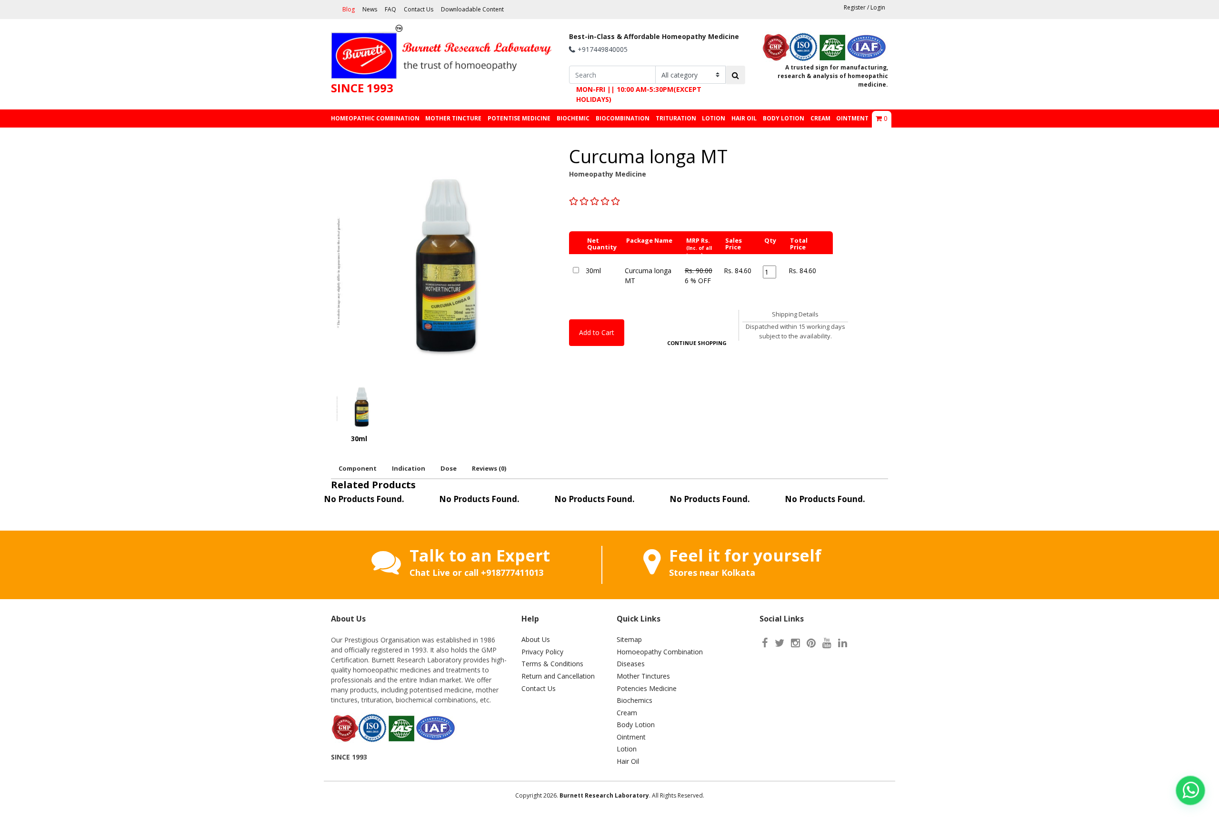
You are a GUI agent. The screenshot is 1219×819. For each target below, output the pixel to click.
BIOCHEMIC (573, 118)
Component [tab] (358, 468)
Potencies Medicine (647, 688)
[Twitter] (779, 642)
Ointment (631, 736)
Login (877, 7)
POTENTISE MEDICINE (519, 118)
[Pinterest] (811, 642)
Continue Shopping (697, 342)
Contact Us (418, 9)
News (369, 9)
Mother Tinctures (643, 676)
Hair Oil (628, 761)
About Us (535, 639)
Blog (348, 9)
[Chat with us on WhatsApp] (1190, 790)
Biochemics (634, 700)
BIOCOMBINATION (622, 118)
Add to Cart (596, 332)
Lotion (627, 748)
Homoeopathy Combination (660, 651)
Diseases (631, 663)
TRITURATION (676, 118)
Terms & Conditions (552, 663)
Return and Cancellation (558, 676)
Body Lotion (636, 724)
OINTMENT (852, 118)
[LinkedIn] (842, 642)
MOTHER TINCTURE (453, 118)
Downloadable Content (472, 9)
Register (855, 7)
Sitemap (629, 639)
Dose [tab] (448, 468)
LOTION (713, 118)
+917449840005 (603, 49)
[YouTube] (826, 642)
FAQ (390, 9)
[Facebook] (765, 642)
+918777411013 (512, 572)
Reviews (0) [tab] (489, 468)
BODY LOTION (783, 118)
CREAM (820, 118)
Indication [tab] (408, 468)
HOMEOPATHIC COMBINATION (375, 118)
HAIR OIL (744, 118)
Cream (627, 712)
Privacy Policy (542, 651)
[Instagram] (795, 642)
